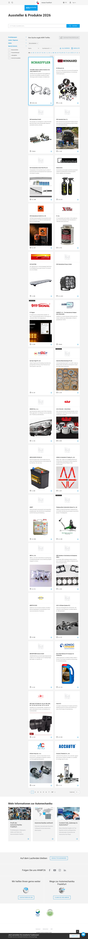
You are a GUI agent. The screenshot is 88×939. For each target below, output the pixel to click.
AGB (51, 929)
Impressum (38, 929)
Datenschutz (45, 929)
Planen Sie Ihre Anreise (62, 897)
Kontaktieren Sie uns (26, 897)
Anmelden (75, 936)
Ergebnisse (72, 792)
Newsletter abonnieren (58, 858)
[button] (17, 37)
